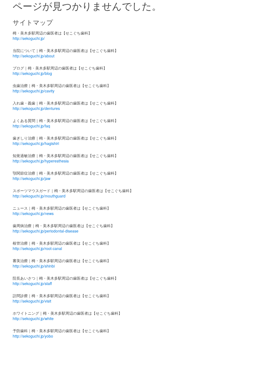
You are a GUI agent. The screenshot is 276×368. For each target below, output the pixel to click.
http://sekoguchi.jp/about (33, 55)
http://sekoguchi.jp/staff (32, 283)
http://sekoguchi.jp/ (29, 38)
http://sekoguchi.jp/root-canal (37, 248)
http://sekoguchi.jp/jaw (31, 178)
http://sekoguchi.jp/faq (31, 126)
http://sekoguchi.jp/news (33, 213)
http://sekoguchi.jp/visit (32, 301)
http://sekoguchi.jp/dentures (36, 108)
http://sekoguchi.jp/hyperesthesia (41, 161)
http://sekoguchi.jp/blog (32, 73)
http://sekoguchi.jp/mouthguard (39, 196)
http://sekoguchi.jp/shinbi (34, 266)
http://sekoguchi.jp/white (33, 318)
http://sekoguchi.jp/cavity (33, 90)
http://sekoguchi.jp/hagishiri (36, 143)
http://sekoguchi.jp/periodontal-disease (45, 231)
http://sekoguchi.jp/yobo (33, 336)
